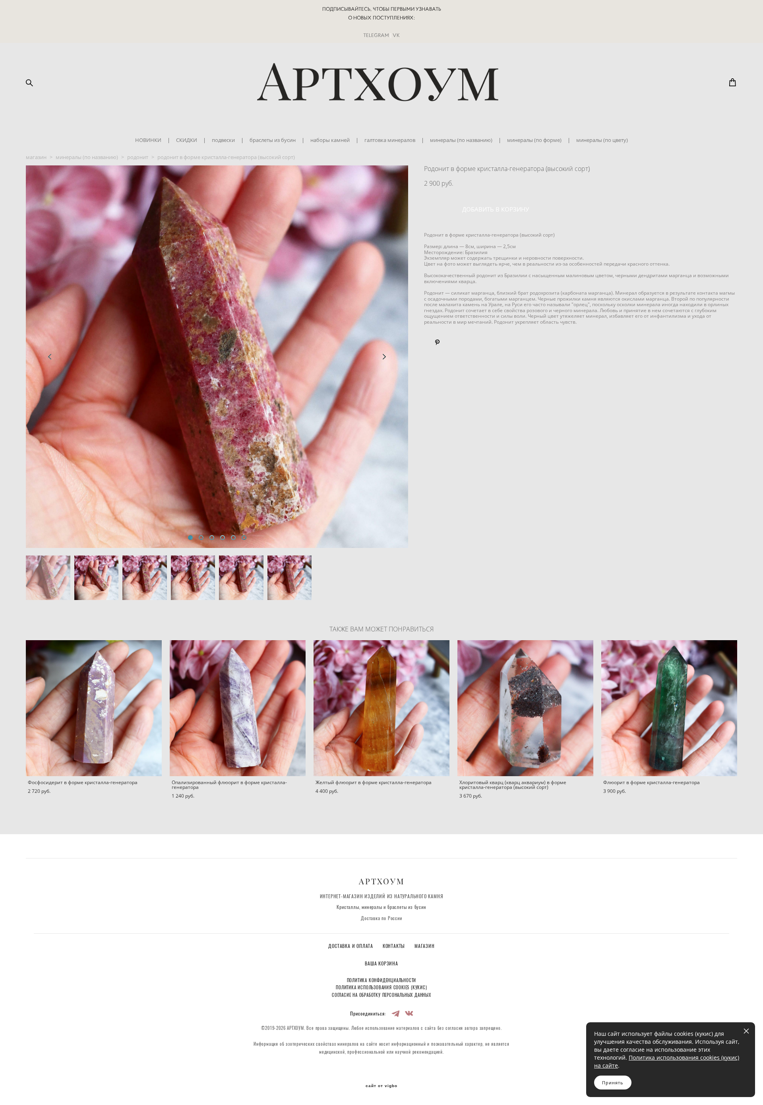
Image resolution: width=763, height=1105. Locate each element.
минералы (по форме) (534, 140)
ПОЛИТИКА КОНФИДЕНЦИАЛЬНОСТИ (381, 981)
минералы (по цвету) (602, 140)
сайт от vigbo (381, 1086)
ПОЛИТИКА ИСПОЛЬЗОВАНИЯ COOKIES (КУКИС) (381, 988)
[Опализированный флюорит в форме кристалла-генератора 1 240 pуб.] (238, 708)
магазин (36, 157)
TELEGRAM (376, 35)
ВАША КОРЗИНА (381, 963)
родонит (137, 157)
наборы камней (330, 140)
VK (396, 35)
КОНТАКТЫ (395, 946)
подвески (223, 140)
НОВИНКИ (148, 140)
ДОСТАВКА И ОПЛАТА (351, 946)
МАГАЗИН (424, 946)
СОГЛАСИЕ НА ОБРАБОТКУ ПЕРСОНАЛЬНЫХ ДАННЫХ (381, 995)
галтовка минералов (389, 140)
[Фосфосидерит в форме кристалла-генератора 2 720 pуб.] (94, 708)
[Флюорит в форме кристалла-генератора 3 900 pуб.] (669, 708)
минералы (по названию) (461, 140)
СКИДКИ (186, 140)
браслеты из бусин (273, 140)
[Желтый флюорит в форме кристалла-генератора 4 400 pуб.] (381, 708)
